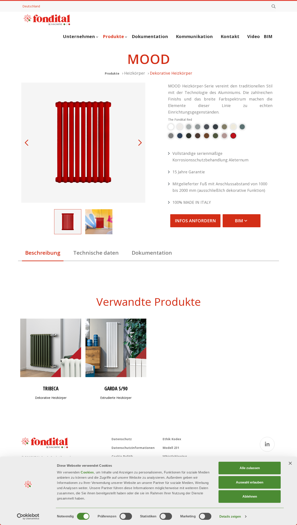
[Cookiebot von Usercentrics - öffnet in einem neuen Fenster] (28, 516)
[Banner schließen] (290, 463)
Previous (26, 143)
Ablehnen (249, 496)
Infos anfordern (195, 221)
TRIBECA (50, 388)
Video (253, 36)
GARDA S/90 (116, 388)
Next (140, 143)
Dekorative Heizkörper (171, 73)
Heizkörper (134, 73)
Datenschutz (122, 439)
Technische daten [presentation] (96, 252)
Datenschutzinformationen (133, 448)
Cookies (87, 472)
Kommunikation (194, 36)
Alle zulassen (250, 468)
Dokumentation (150, 36)
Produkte (113, 36)
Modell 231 (171, 448)
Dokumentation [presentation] (152, 252)
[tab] (43, 254)
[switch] (126, 516)
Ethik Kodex (172, 439)
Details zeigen (230, 516)
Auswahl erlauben (249, 482)
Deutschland (31, 6)
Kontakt (230, 36)
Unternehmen (79, 36)
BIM (268, 36)
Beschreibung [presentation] (42, 252)
